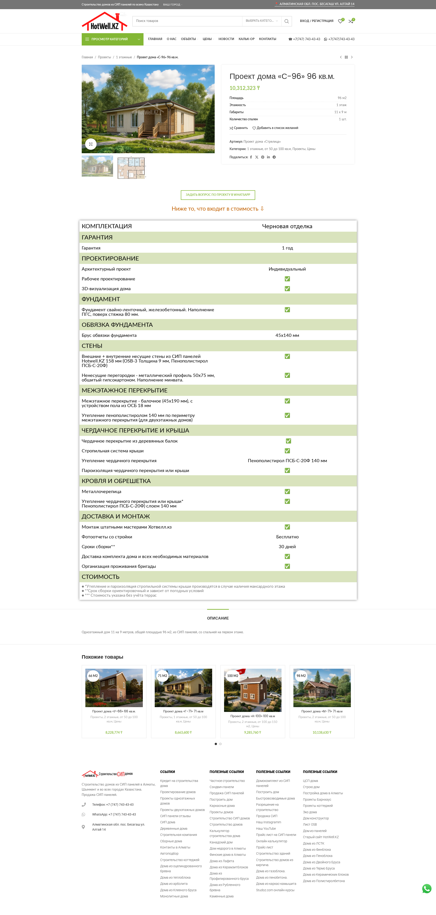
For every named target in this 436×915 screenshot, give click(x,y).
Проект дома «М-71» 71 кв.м (322, 711)
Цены (311, 149)
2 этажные (111, 717)
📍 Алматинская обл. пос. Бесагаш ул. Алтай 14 (315, 4)
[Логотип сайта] (105, 21)
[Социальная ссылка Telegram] (274, 157)
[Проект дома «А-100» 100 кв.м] (253, 690)
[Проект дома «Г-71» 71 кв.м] (183, 688)
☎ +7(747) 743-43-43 (305, 39)
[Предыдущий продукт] (341, 57)
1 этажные (124, 57)
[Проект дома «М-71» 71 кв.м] (322, 688)
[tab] (218, 616)
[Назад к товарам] (346, 57)
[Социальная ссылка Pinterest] (263, 157)
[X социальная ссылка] (257, 157)
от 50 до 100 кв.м (278, 149)
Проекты (104, 57)
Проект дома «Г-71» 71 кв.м (183, 711)
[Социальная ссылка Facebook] (251, 157)
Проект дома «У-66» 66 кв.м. (114, 711)
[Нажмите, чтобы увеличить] (91, 144)
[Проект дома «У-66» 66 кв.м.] (114, 688)
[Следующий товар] (352, 57)
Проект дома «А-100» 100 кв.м (252, 716)
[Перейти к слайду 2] (150, 149)
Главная (87, 57)
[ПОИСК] (287, 21)
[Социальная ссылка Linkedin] (268, 157)
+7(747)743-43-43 (341, 39)
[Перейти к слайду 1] (146, 149)
